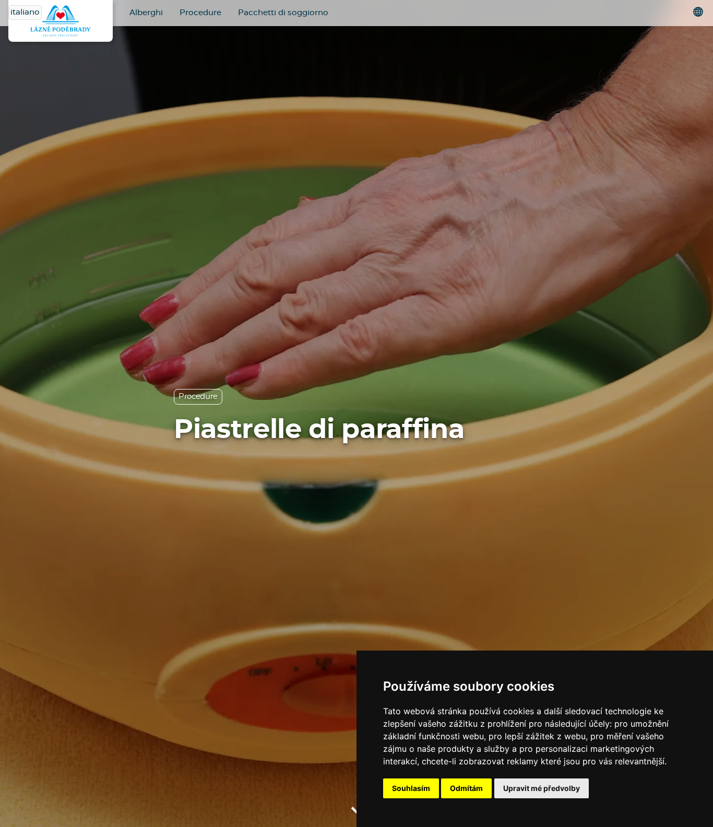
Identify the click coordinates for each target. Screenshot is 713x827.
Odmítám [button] (466, 788)
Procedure (200, 13)
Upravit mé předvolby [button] (541, 788)
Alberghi (146, 13)
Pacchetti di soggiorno (283, 13)
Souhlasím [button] (411, 788)
